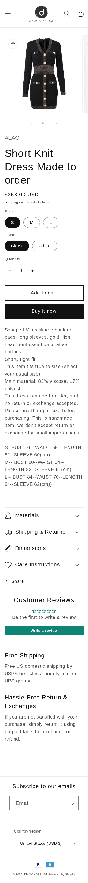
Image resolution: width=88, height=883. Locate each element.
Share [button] (17, 581)
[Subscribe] (71, 803)
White (44, 246)
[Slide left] (32, 123)
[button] (7, 13)
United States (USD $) (41, 843)
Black (17, 246)
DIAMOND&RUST (36, 874)
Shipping (11, 202)
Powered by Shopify (62, 874)
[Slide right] (56, 123)
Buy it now (44, 311)
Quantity (12, 259)
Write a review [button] (44, 631)
